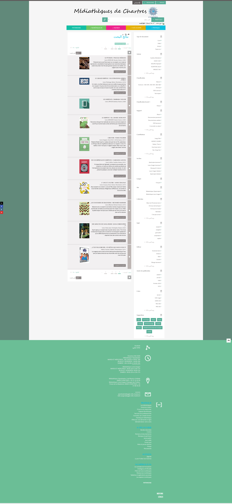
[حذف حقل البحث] (109, 19)
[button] (149, 40)
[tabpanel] (116, 185)
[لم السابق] (123, 47)
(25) (150, 73)
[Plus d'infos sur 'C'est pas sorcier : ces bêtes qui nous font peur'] (84, 255)
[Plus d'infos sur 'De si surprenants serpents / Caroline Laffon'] (84, 166)
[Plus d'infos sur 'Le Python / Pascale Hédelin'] (84, 63)
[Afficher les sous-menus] (158, 3)
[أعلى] (229, 340)
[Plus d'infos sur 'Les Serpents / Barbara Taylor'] (84, 104)
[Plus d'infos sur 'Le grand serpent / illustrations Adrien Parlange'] (84, 81)
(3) (150, 97)
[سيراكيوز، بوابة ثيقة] (116, 12)
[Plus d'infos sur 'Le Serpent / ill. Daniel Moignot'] (84, 123)
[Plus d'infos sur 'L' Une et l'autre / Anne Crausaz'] (84, 188)
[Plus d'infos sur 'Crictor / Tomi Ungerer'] (84, 144)
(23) (150, 266)
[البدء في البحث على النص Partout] (105, 19)
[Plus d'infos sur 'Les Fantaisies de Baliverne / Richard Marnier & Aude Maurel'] (84, 208)
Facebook (137, 346)
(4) (150, 153)
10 (129, 48)
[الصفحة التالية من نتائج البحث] (102, 47)
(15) (150, 218)
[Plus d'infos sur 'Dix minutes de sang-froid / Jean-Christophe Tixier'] (84, 230)
